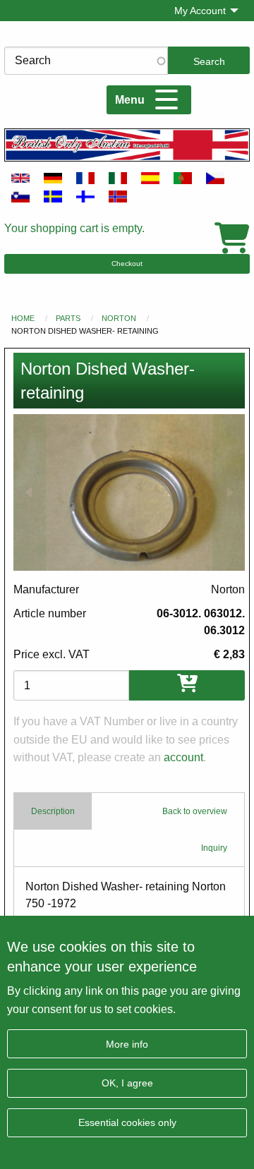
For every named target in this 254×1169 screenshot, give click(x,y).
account (183, 757)
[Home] (127, 144)
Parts (68, 318)
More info (127, 1044)
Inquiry (214, 848)
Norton (119, 318)
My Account (200, 10)
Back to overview (194, 811)
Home (23, 318)
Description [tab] (53, 811)
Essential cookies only (127, 1122)
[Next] (228, 492)
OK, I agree (127, 1083)
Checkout (127, 263)
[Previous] (29, 492)
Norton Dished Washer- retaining (85, 331)
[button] (129, 492)
